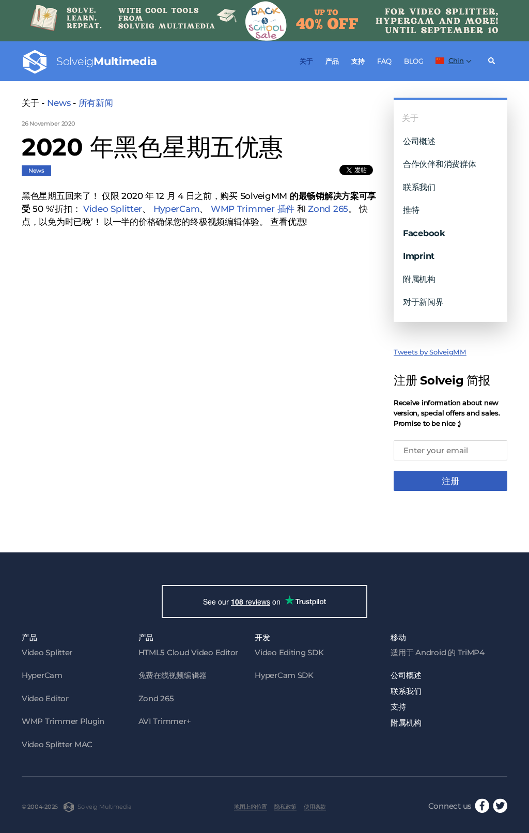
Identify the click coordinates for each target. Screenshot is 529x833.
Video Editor (45, 698)
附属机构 (419, 279)
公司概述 (419, 141)
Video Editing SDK (289, 652)
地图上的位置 (250, 806)
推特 (411, 210)
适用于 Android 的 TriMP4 (438, 652)
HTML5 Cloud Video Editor (188, 652)
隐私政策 (285, 806)
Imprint (418, 256)
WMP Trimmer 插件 (252, 209)
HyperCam (176, 209)
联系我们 (419, 187)
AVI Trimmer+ (164, 721)
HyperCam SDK (284, 675)
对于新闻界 (423, 302)
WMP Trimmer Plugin (63, 721)
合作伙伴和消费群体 (439, 164)
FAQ (384, 61)
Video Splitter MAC (57, 744)
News (59, 103)
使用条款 (315, 806)
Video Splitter (112, 209)
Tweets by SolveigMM (430, 352)
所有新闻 (96, 103)
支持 (357, 61)
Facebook (424, 233)
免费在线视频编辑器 (172, 675)
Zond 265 (328, 209)
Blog (414, 61)
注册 (450, 481)
